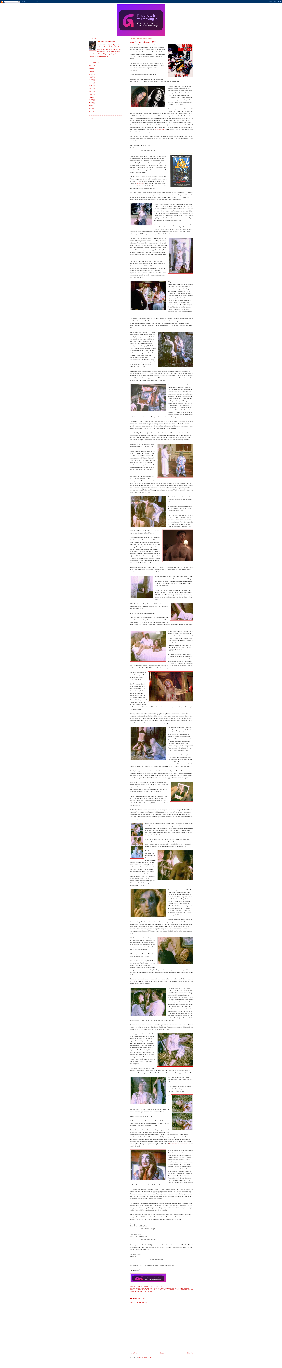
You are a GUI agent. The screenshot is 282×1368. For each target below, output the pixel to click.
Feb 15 (91, 77)
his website (139, 183)
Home (162, 1353)
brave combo (169, 1288)
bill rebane (147, 1288)
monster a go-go (173, 1289)
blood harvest (158, 1288)
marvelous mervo (151, 1289)
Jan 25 (91, 86)
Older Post (190, 1353)
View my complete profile (98, 56)
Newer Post (133, 1353)
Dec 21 (91, 100)
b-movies (139, 1288)
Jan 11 (91, 91)
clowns (177, 1288)
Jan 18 (91, 88)
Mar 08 (91, 68)
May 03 (91, 66)
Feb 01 (91, 83)
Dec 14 (91, 103)
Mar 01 (91, 71)
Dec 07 (91, 106)
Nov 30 (91, 108)
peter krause (185, 1289)
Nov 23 (91, 111)
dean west (185, 1288)
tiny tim (149, 1291)
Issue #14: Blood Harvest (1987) (143, 41)
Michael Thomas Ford (107, 41)
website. (179, 1144)
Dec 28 (91, 97)
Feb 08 (91, 80)
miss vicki (162, 1289)
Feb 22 (91, 74)
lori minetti (139, 1289)
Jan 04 (91, 94)
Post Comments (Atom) (145, 1357)
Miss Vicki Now (159, 129)
